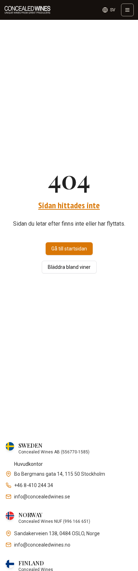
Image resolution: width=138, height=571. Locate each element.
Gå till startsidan (69, 248)
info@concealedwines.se (42, 496)
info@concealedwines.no (42, 545)
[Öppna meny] (127, 10)
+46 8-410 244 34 (33, 485)
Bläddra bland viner (69, 267)
